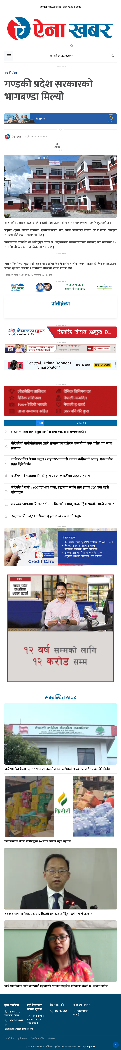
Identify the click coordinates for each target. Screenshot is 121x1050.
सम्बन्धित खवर (60, 697)
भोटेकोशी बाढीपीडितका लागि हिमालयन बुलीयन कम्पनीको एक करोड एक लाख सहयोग (61, 446)
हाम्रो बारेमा (22, 1039)
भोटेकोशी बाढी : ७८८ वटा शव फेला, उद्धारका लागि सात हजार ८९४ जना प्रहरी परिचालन (60, 490)
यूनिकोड (51, 1039)
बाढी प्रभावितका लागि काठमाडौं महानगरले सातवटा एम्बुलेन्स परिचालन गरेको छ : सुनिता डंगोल (56, 986)
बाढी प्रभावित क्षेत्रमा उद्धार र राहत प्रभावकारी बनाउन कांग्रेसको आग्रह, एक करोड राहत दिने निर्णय (62, 462)
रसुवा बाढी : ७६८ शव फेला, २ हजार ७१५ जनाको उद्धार (46, 516)
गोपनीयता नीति (37, 1039)
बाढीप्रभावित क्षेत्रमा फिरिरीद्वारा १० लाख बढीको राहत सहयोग (50, 476)
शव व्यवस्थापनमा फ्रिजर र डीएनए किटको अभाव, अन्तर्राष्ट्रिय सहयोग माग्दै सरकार (62, 504)
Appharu (90, 1047)
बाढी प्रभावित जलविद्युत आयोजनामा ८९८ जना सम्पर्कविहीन (48, 432)
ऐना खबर (16, 137)
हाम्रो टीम (10, 1039)
